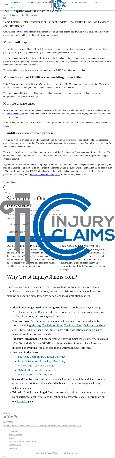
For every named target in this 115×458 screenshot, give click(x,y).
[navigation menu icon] (6, 5)
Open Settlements (41, 2)
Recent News (60, 2)
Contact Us (17, 8)
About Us (96, 2)
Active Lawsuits (20, 2)
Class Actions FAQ (79, 2)
